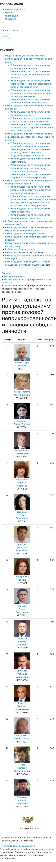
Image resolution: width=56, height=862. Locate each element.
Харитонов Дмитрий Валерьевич (22, 547)
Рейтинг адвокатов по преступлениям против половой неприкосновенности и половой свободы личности (31, 83)
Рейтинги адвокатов (15, 9)
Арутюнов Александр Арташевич (22, 673)
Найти (5, 36)
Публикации (11, 15)
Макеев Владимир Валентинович (22, 706)
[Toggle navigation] (50, 3)
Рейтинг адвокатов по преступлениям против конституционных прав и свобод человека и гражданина (31, 93)
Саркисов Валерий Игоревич (22, 641)
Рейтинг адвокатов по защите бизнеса (25, 233)
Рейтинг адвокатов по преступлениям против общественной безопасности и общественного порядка (29, 136)
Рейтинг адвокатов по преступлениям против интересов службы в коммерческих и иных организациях (32, 127)
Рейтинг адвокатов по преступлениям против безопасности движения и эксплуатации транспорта (30, 168)
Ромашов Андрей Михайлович (22, 800)
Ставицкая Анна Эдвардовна (22, 515)
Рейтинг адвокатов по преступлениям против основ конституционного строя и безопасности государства (31, 189)
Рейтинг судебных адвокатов (20, 249)
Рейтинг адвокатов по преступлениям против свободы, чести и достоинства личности (30, 74)
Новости (9, 12)
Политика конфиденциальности (18, 846)
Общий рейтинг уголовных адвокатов (24, 55)
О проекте (10, 19)
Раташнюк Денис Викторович (22, 609)
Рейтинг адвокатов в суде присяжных (24, 252)
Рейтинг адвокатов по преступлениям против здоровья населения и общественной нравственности (30, 152)
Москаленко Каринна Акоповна (22, 482)
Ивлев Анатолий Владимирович (22, 767)
